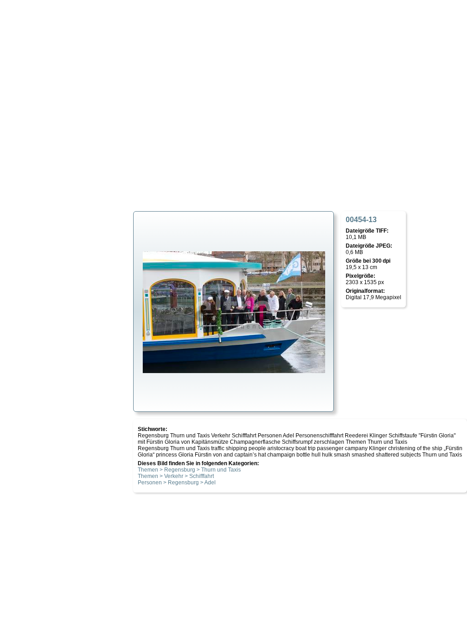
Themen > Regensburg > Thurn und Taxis (189, 470)
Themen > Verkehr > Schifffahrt (176, 476)
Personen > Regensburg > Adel (177, 482)
